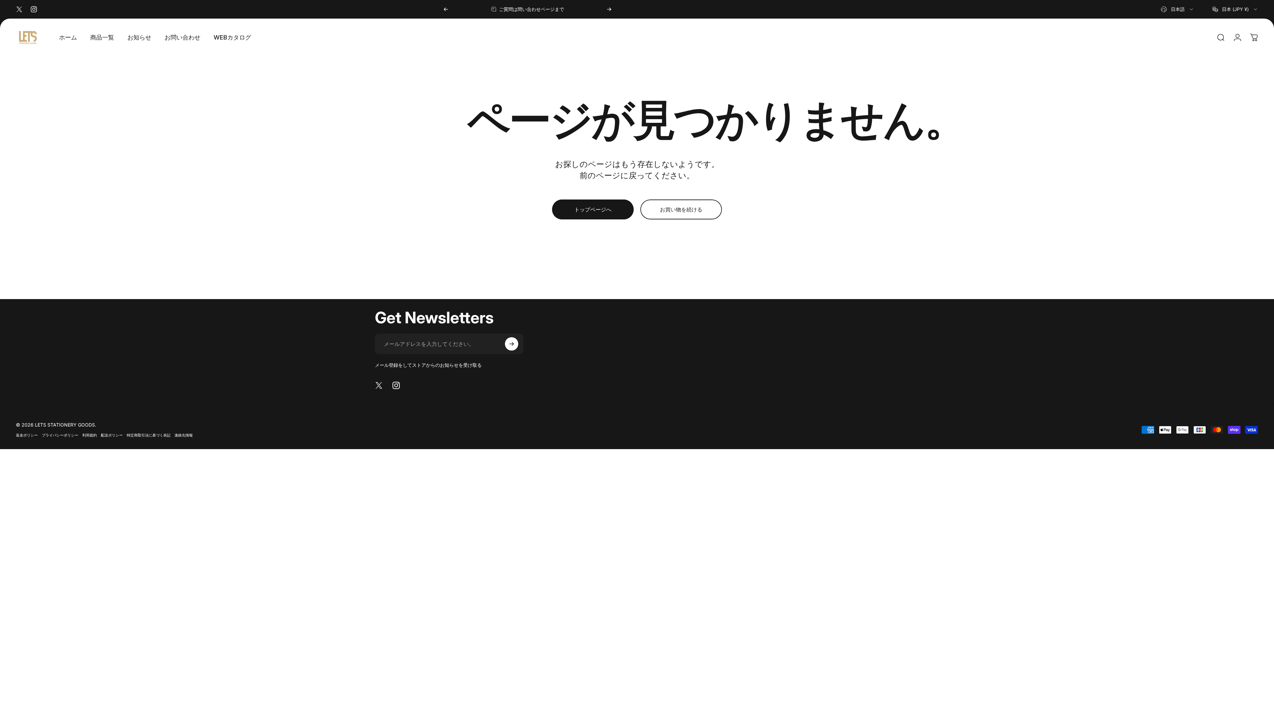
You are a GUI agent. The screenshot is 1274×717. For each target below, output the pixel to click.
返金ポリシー (27, 435)
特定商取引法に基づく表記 (149, 435)
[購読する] (511, 344)
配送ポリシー (112, 435)
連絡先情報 (184, 435)
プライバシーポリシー (60, 435)
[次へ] (609, 9)
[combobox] (1177, 9)
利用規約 (89, 435)
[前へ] (446, 9)
